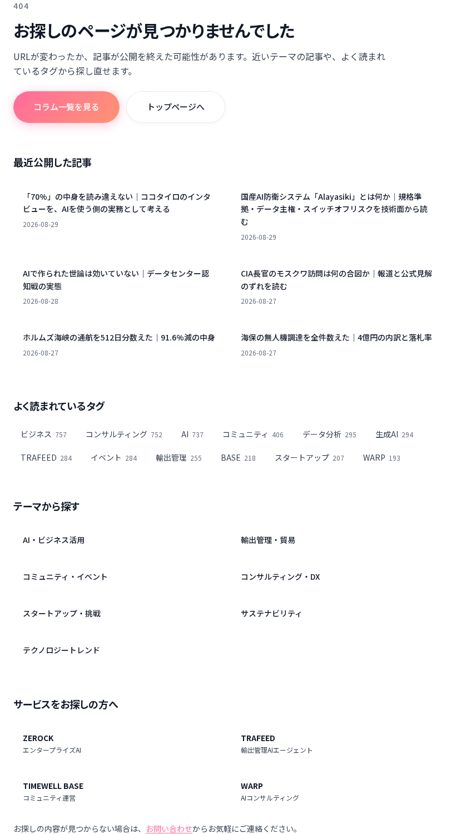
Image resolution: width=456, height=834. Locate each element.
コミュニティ (253, 434)
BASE (238, 457)
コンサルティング (124, 434)
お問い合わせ (169, 828)
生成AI (394, 434)
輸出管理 (179, 457)
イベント (114, 457)
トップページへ (176, 106)
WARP (381, 457)
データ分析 (329, 434)
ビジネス (44, 434)
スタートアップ (309, 457)
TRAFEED (46, 457)
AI (192, 434)
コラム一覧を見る (66, 106)
